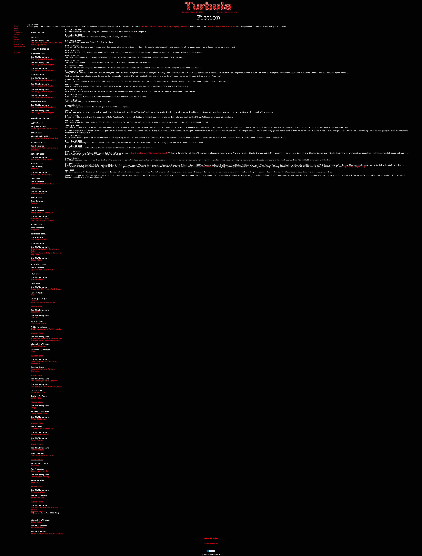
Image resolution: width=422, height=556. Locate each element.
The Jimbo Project (39, 239)
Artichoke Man (38, 498)
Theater (17, 42)
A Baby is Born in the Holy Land (46, 339)
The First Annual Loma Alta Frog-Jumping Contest (164, 26)
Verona (34, 203)
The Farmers (207, 167)
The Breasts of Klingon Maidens (46, 386)
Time (33, 352)
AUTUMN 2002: (37, 502)
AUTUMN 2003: (37, 423)
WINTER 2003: (37, 402)
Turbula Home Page (211, 543)
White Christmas (38, 419)
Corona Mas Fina (39, 413)
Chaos (34, 301)
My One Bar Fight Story (42, 270)
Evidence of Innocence (42, 429)
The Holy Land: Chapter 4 (43, 92)
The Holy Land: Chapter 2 (43, 107)
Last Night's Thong (40, 477)
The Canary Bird (38, 323)
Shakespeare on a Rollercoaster (46, 329)
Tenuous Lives (38, 392)
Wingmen (35, 230)
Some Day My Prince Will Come (220, 26)
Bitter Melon (36, 522)
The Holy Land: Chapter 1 (43, 113)
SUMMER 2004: (37, 356)
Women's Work (38, 492)
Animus (34, 169)
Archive (17, 52)
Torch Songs (37, 440)
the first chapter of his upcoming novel (149, 153)
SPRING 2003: (37, 460)
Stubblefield (36, 312)
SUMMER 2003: (37, 444)
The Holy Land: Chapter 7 (43, 70)
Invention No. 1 (38, 528)
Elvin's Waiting (38, 346)
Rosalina (35, 465)
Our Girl (34, 318)
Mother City (36, 398)
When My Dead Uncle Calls (44, 128)
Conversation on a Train (42, 456)
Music (16, 37)
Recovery (35, 482)
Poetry (16, 39)
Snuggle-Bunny (38, 193)
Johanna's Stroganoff (41, 159)
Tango (34, 408)
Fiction (16, 34)
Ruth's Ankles (37, 450)
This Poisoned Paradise (42, 184)
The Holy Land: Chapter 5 (43, 86)
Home (16, 26)
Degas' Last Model (40, 471)
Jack (33, 295)
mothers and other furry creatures (47, 533)
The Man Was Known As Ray (44, 138)
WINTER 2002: (37, 486)
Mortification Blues (40, 434)
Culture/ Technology (18, 31)
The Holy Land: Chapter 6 (43, 80)
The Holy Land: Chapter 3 (43, 97)
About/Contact (19, 46)
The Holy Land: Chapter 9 (43, 59)
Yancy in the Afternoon (42, 213)
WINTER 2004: (37, 306)
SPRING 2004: (37, 375)
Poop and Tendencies (41, 174)
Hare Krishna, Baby (40, 218)
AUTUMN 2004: (37, 333)
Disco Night (36, 260)
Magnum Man (37, 279)
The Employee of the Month (44, 381)
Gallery (16, 28)
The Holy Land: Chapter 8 (43, 65)
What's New (18, 44)
